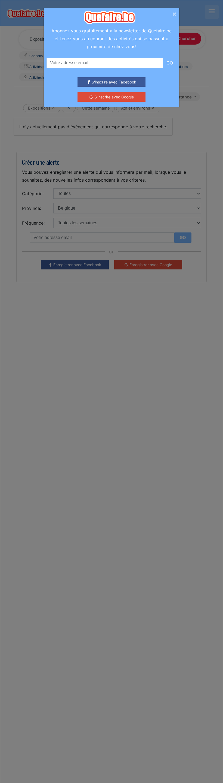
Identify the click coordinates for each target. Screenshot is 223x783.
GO (169, 63)
